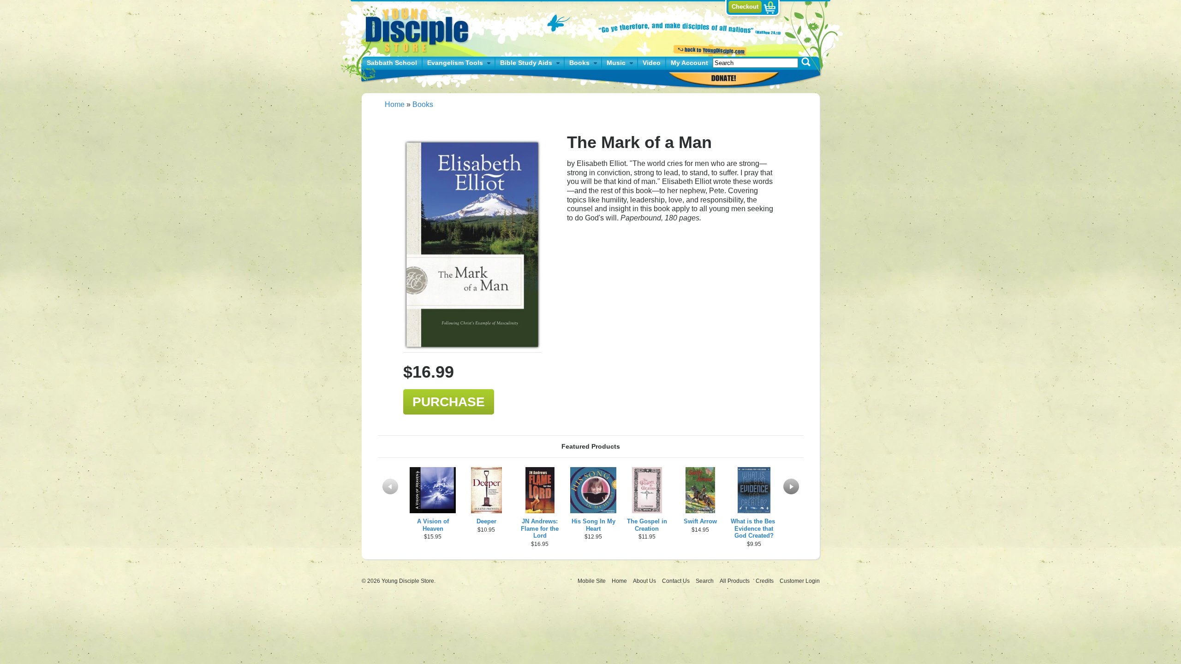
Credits (765, 581)
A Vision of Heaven (433, 525)
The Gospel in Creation (647, 525)
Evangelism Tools (455, 62)
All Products (735, 581)
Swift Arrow (700, 521)
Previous (390, 486)
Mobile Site (592, 581)
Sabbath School (392, 62)
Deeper (486, 521)
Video (652, 62)
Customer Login (800, 581)
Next (791, 486)
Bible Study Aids (526, 62)
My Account (689, 62)
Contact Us (676, 581)
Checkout (745, 6)
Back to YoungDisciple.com (708, 49)
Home (395, 104)
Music (616, 62)
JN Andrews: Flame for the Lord (540, 529)
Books (579, 62)
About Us (645, 581)
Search (705, 581)
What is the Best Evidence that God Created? (754, 529)
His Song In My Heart (593, 525)
